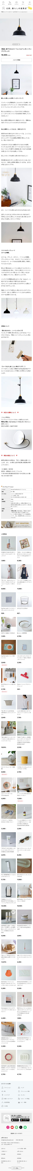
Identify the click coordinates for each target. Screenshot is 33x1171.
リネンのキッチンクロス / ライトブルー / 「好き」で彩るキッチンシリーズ (24, 657)
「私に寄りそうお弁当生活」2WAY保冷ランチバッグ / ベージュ (8, 712)
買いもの (9, 4)
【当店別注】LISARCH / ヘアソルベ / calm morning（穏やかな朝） (24, 927)
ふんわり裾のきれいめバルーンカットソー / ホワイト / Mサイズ (24, 712)
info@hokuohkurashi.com (7, 1140)
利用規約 (19, 1154)
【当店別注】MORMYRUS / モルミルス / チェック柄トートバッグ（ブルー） (24, 1039)
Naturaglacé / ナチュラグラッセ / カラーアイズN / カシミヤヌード (8, 1009)
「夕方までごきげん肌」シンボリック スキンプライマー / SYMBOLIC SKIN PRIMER (8, 850)
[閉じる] (20, 1168)
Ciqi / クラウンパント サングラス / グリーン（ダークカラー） (24, 850)
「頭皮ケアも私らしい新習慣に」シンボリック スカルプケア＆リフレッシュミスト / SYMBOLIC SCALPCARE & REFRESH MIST (24, 741)
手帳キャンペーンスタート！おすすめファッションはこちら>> (14, 11)
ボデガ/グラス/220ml (22, 608)
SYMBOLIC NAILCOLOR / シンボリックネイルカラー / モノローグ (8, 554)
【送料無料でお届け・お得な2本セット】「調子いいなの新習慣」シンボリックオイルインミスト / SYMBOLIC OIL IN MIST (8, 929)
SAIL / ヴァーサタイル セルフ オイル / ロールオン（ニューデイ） (24, 957)
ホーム (3, 4)
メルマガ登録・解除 (21, 1148)
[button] (2, 30)
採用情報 (19, 1158)
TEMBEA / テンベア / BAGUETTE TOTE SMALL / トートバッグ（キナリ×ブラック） (8, 901)
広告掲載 (3, 1154)
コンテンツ (16, 4)
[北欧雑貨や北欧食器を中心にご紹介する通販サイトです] (16, 8)
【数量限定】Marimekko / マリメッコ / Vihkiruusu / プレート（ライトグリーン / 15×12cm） (24, 1067)
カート (23, 4)
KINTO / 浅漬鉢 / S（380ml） (8, 633)
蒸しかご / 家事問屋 (22, 633)
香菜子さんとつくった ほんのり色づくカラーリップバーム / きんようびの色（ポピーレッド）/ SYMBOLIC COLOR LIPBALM (24, 1011)
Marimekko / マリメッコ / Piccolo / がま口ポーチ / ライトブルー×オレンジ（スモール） (8, 983)
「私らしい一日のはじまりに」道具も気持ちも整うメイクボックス (8, 957)
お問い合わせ (20, 1151)
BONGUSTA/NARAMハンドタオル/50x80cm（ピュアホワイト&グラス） (24, 983)
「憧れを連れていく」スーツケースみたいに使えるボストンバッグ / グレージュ (8, 739)
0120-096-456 (19, 1140)
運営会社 (3, 1158)
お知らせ (3, 1148)
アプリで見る (15, 1168)
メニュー (29, 4)
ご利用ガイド (4, 1151)
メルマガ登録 (16, 60)
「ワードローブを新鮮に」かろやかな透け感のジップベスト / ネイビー (24, 582)
